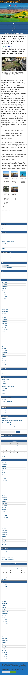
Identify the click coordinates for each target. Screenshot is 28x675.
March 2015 (4, 364)
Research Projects (5, 235)
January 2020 (4, 325)
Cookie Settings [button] (6, 671)
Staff (2, 228)
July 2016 (3, 342)
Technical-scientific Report (7, 256)
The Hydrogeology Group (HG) (14, 26)
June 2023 (4, 298)
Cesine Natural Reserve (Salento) (8, 426)
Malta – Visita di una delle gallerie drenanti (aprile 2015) (12, 420)
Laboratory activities (6, 265)
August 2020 (4, 323)
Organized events (5, 243)
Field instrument (5, 276)
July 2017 (3, 331)
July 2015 (3, 358)
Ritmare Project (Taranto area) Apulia (9, 422)
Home (14, 23)
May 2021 (3, 315)
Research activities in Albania (7, 424)
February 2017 (4, 335)
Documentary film (5, 418)
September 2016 (5, 340)
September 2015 (5, 356)
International (5, 236)
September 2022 (5, 303)
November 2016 (5, 338)
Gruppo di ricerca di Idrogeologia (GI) (10, 1)
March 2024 (4, 294)
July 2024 (3, 290)
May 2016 (3, 346)
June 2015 (4, 360)
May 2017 (3, 333)
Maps (3, 259)
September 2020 (5, 321)
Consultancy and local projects (8, 241)
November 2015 (5, 354)
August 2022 (4, 305)
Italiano (12, 6)
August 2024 (4, 288)
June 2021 (4, 313)
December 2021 (5, 309)
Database (3, 248)
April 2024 (4, 292)
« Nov (2, 456)
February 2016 (4, 350)
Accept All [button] (13, 671)
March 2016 (4, 348)
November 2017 (5, 329)
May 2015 (3, 362)
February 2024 (4, 296)
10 (17, 448)
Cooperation (4, 245)
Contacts (14, 28)
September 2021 (5, 311)
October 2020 (4, 319)
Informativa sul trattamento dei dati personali (14, 33)
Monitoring (4, 273)
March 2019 (4, 327)
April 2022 (4, 307)
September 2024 (5, 286)
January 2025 (4, 284)
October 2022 (4, 300)
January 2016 (4, 352)
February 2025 (4, 282)
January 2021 (4, 317)
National (4, 238)
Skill (2, 226)
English (18, 6)
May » (5, 456)
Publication (4, 254)
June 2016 (4, 344)
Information (14, 30)
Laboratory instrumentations (7, 267)
